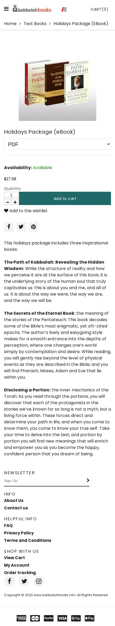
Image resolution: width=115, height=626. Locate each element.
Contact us (16, 508)
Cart (100, 9)
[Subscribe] (88, 480)
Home (10, 24)
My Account (16, 565)
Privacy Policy (19, 533)
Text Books (35, 24)
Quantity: (12, 188)
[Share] (9, 227)
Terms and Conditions (27, 540)
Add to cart (65, 198)
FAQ (8, 525)
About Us (14, 500)
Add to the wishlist (28, 211)
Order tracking (20, 572)
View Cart (14, 557)
